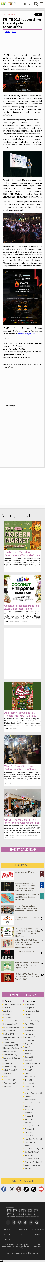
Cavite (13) (29, 1067)
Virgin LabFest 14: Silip (25, 872)
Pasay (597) (29, 1024)
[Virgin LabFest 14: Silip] (7, 879)
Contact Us (37, 1234)
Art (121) (7, 1008)
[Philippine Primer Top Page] (8, 7)
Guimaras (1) (29, 1129)
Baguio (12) (29, 1044)
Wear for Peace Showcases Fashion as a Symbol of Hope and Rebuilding (20, 769)
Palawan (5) (29, 1096)
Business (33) (9, 1014)
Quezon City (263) (32, 1021)
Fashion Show (9, 784)
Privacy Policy (22, 1229)
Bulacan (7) (29, 1060)
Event (14, 32)
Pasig (12, 568)
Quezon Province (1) (33, 1103)
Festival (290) (9, 1034)
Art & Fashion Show (25, 782)
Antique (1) (29, 1116)
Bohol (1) (28, 1054)
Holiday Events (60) (11, 1051)
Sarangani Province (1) (33, 1162)
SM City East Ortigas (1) (34, 1149)
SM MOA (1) (29, 1155)
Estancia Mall (19, 568)
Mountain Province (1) (33, 1139)
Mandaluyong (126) (32, 1011)
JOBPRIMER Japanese (37, 1245)
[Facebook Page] (4, 1190)
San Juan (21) (30, 1037)
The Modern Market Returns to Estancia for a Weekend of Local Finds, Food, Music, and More (22, 555)
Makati (12, 782)
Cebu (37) (28, 1070)
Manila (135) (29, 1017)
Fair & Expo (25, 621)
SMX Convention (15, 621)
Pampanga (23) (30, 1099)
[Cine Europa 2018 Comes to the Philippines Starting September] (7, 902)
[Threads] (34, 1191)
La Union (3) (29, 1083)
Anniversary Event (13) (12, 1004)
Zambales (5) (30, 1113)
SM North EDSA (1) (32, 1159)
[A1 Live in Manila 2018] (7, 958)
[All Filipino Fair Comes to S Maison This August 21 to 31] (22, 709)
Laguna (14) (29, 1086)
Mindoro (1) (29, 1136)
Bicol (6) (28, 1122)
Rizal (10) (28, 1106)
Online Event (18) (10, 1063)
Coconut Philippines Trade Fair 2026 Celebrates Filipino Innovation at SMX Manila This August (27, 932)
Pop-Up (26, 568)
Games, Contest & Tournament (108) (11, 1044)
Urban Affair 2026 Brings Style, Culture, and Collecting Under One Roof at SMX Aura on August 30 (27, 943)
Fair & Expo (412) (10, 1031)
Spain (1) (28, 1168)
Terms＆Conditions (37, 1229)
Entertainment (29, 835)
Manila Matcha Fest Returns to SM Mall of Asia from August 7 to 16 (27, 965)
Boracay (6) (29, 1057)
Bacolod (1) (29, 1119)
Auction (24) (8, 1011)
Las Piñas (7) (29, 1040)
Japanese (7, 1239)
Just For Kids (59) (10, 1055)
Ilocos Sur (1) (30, 1076)
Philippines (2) (30, 1142)
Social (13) (7, 1073)
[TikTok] (26, 1191)
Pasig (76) (28, 1014)
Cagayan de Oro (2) (32, 1063)
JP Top (27, 3)
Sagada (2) (29, 1109)
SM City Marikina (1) (32, 1152)
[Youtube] (41, 1190)
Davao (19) (29, 1073)
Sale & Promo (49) (10, 1070)
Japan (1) (28, 1132)
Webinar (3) (8, 1086)
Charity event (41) (11, 1021)
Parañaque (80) (30, 1031)
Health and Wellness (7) (13, 1048)
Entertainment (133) (11, 1027)
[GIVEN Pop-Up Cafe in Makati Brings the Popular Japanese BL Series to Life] (22, 816)
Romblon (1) (29, 1145)
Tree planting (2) (10, 1083)
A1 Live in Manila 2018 (24, 951)
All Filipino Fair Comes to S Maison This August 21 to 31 (20, 714)
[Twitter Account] (11, 1191)
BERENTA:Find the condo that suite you (7, 1245)
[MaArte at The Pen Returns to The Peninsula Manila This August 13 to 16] (7, 981)
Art (17, 782)
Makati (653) (29, 1004)
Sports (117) (8, 1076)
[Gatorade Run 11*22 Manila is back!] (7, 924)
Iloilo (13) (28, 1080)
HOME (7, 32)
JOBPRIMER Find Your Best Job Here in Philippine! (22, 1246)
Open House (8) (10, 1067)
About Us (7, 1229)
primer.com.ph (21, 1253)
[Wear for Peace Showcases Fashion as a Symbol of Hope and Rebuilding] (22, 763)
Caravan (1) (8, 1017)
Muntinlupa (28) (31, 1027)
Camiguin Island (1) (32, 1126)
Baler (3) (28, 1047)
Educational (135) (10, 1024)
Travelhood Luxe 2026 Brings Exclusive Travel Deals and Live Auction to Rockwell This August (26, 886)
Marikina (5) (29, 1034)
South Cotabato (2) (32, 1165)
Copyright (7, 1234)
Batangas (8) (29, 1050)
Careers (22, 1234)
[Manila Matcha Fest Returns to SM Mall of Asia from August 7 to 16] (7, 970)
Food (17, 835)
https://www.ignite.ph (26, 333)
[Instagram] (18, 1190)
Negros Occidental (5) (33, 1093)
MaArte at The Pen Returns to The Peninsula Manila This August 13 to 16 (27, 976)
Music (22, 835)
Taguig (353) (29, 1008)
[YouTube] (37, 1222)
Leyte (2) (28, 1090)
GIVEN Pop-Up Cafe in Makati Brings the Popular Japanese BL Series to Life (22, 822)
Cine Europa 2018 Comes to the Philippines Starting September (27, 896)
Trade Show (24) (10, 1080)
